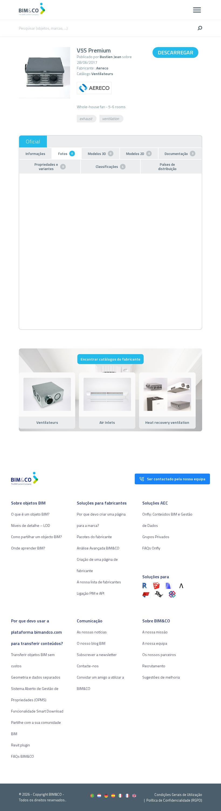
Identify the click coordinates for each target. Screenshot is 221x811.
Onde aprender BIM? (28, 548)
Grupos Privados (155, 537)
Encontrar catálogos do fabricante (110, 359)
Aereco (102, 68)
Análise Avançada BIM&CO (98, 548)
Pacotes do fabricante (94, 537)
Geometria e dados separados (35, 677)
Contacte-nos (88, 666)
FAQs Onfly (151, 548)
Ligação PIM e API (90, 593)
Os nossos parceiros (159, 654)
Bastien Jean (110, 56)
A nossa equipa (154, 643)
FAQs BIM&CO (22, 756)
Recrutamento (153, 666)
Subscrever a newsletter (97, 654)
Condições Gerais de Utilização (178, 794)
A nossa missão (155, 632)
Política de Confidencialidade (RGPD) (174, 800)
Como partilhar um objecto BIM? (36, 537)
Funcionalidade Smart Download (37, 711)
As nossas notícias (92, 632)
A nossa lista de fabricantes (99, 582)
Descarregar (175, 52)
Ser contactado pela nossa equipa (176, 479)
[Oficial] (33, 141)
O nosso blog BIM (91, 643)
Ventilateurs (102, 73)
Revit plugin (20, 745)
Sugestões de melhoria (161, 677)
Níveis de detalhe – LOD (30, 525)
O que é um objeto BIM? (30, 514)
